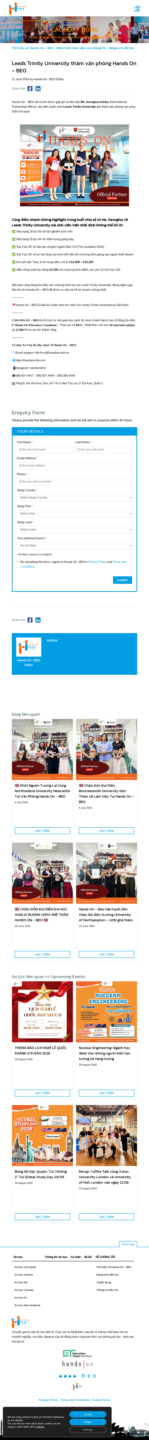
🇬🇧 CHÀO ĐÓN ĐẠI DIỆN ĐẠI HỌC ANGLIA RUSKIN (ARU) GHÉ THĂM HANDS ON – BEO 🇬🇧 (41, 914)
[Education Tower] (77, 1353)
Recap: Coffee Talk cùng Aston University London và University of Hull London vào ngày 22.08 (105, 1177)
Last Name (82, 442)
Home (15, 20)
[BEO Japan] (77, 1375)
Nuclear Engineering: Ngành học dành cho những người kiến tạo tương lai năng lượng (104, 1053)
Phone (21, 474)
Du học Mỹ (21, 1282)
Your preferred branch (31, 538)
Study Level (24, 522)
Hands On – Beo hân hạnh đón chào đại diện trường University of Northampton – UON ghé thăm (106, 914)
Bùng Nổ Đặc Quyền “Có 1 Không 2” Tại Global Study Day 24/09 (41, 1174)
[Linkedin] (38, 89)
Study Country (26, 490)
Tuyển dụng (103, 1282)
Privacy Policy (97, 561)
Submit (122, 580)
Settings (87, 1429)
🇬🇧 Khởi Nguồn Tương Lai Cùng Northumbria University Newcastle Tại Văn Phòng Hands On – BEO (42, 791)
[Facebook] (30, 89)
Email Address (26, 458)
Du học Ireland (24, 1274)
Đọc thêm (42, 831)
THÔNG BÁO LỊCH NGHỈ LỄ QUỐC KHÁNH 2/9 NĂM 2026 (41, 1050)
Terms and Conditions (75, 1400)
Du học (18, 1257)
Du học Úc (21, 1297)
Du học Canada (24, 1290)
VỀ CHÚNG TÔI (105, 1257)
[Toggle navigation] (136, 9)
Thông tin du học (56, 1257)
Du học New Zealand (27, 1305)
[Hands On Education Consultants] (77, 1364)
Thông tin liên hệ (107, 1290)
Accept (88, 1414)
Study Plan (24, 506)
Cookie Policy (101, 1400)
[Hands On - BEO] (78, 1386)
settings (40, 1426)
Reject (88, 1422)
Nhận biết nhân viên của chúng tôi (81, 47)
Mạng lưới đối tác (121, 47)
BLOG (88, 1257)
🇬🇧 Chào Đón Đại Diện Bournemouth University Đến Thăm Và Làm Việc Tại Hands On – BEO (106, 794)
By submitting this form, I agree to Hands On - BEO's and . (73, 564)
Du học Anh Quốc (25, 1267)
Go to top (128, 1244)
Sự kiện (76, 1257)
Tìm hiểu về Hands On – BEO (33, 47)
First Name (24, 442)
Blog (22, 20)
